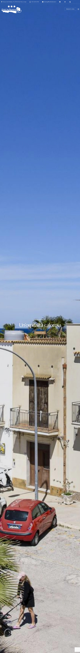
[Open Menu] (78, 9)
